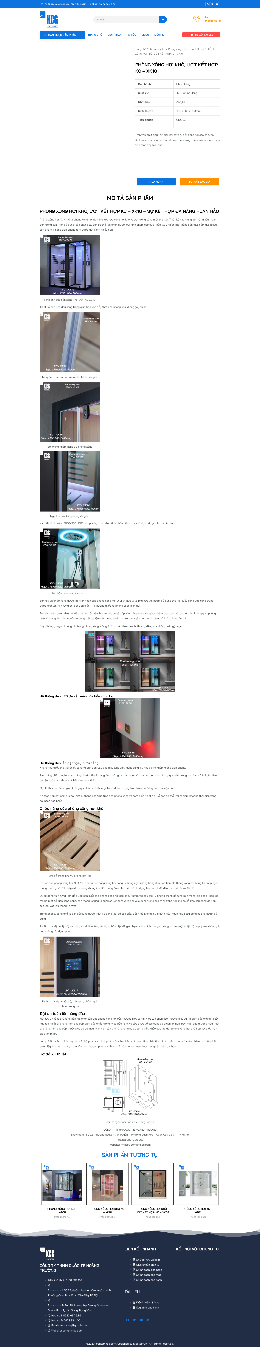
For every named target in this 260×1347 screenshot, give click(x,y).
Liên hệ (159, 34)
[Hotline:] (196, 19)
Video (145, 34)
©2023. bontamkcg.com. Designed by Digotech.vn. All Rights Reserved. (130, 1343)
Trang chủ (95, 34)
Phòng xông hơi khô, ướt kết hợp (186, 49)
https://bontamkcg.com (136, 1144)
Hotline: (205, 17)
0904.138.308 (135, 1139)
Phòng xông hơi (157, 49)
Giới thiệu (114, 34)
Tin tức (131, 34)
